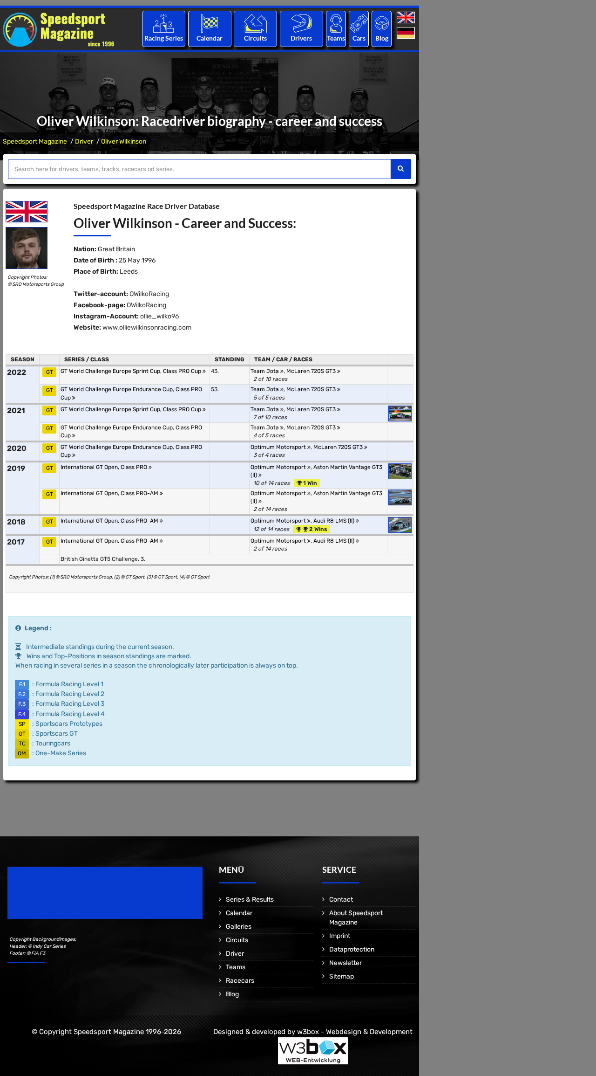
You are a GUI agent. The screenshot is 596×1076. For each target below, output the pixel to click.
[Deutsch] (407, 33)
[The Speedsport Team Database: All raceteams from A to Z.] (336, 23)
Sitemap (341, 976)
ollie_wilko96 (159, 316)
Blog (381, 38)
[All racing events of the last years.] (209, 23)
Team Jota (265, 371)
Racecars (240, 981)
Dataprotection (351, 949)
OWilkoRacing (149, 294)
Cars (359, 38)
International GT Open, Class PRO (105, 467)
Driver (84, 141)
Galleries (238, 927)
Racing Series (163, 38)
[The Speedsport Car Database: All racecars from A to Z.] (359, 23)
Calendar (209, 38)
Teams (336, 38)
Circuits (255, 38)
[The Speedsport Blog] (382, 23)
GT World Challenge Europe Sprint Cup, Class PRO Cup (132, 371)
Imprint (339, 936)
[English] (407, 18)
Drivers (301, 38)
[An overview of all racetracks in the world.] (255, 23)
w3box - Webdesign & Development (355, 1032)
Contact (341, 900)
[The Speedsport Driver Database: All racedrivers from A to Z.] (301, 23)
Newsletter (345, 963)
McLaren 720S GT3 (311, 371)
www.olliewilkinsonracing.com (146, 327)
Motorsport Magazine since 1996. (60, 899)
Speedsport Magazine (35, 141)
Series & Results (250, 900)
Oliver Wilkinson (123, 141)
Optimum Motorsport (279, 447)
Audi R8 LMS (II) (334, 520)
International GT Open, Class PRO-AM (110, 493)
